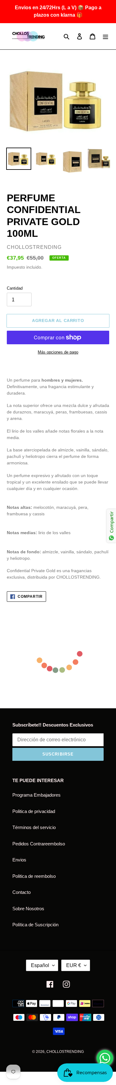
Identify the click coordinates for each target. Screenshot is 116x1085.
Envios (19, 859)
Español (40, 965)
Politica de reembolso (34, 876)
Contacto (21, 892)
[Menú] (105, 36)
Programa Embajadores (36, 795)
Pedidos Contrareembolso (38, 843)
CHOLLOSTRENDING (65, 1051)
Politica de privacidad (33, 811)
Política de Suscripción (35, 924)
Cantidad (15, 288)
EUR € (73, 965)
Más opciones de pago (58, 352)
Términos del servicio (34, 827)
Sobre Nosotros (28, 908)
